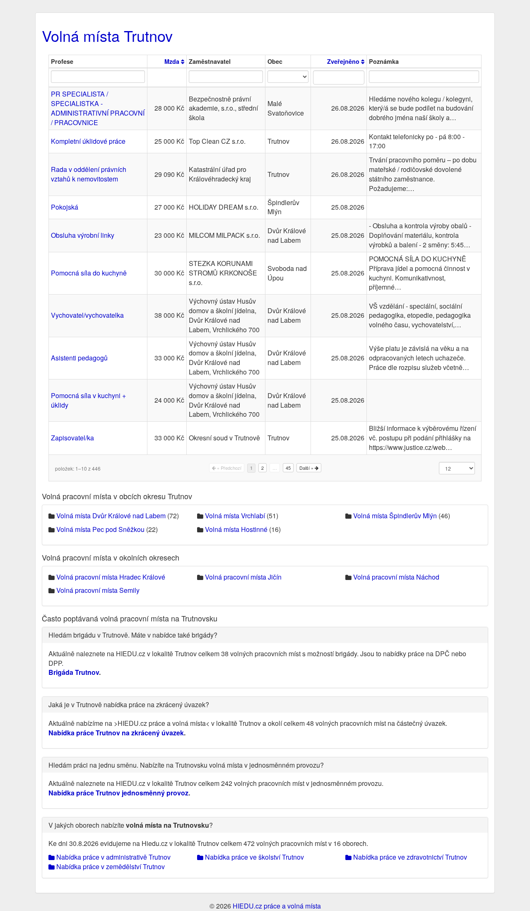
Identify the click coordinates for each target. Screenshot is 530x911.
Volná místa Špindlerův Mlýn (395, 515)
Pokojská (64, 207)
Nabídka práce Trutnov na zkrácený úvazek (116, 732)
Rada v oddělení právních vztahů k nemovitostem (88, 174)
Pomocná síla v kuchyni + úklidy (88, 400)
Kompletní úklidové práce (88, 141)
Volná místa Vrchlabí (235, 515)
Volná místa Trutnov (107, 35)
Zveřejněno (344, 61)
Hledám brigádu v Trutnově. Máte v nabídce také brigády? (132, 635)
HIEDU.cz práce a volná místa (277, 906)
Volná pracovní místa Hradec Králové (110, 577)
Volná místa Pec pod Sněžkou (100, 529)
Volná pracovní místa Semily (98, 590)
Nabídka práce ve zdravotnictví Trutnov (409, 857)
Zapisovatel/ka (72, 437)
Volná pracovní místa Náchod (396, 577)
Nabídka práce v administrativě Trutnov (113, 857)
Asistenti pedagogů (79, 357)
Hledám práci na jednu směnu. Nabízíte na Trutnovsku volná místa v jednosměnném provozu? (186, 765)
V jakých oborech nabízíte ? (130, 825)
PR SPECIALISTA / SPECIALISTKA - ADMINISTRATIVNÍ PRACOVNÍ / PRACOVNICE (98, 108)
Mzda (172, 61)
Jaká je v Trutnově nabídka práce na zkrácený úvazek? (128, 704)
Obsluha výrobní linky (82, 235)
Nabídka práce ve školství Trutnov (253, 857)
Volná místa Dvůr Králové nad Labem (111, 515)
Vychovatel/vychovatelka (87, 315)
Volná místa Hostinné (236, 529)
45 (288, 467)
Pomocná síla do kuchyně (89, 273)
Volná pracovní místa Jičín (243, 577)
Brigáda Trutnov (73, 672)
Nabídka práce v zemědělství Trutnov (110, 866)
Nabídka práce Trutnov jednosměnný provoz (118, 792)
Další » (307, 467)
